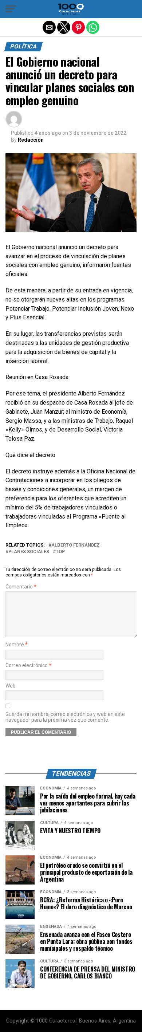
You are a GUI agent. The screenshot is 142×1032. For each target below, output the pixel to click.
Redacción (31, 140)
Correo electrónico (28, 665)
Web (10, 686)
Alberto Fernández (75, 545)
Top (60, 552)
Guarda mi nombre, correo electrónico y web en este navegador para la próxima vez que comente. (65, 717)
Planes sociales (28, 552)
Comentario (20, 587)
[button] (10, 9)
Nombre (16, 644)
